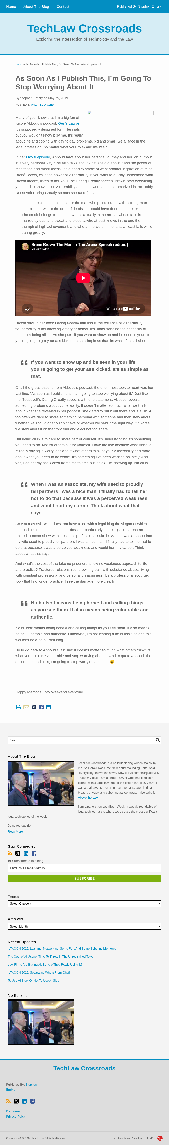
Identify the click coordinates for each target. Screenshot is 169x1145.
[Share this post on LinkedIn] (48, 707)
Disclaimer (13, 1111)
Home (11, 7)
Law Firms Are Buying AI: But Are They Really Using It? (45, 964)
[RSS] (10, 853)
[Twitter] (17, 853)
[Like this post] (41, 707)
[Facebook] (34, 853)
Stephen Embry (149, 6)
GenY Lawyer (69, 123)
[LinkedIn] (26, 853)
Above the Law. (88, 797)
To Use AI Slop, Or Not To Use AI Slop (33, 980)
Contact (62, 7)
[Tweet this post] (34, 707)
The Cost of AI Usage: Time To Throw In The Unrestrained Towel (51, 956)
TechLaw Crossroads (84, 28)
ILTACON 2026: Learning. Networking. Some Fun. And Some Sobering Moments (62, 948)
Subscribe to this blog (27, 861)
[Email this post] (26, 707)
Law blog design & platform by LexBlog (135, 1138)
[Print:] (18, 707)
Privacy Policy (16, 1116)
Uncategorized (42, 104)
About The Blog (36, 7)
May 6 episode (38, 157)
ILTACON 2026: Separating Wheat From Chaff (39, 972)
